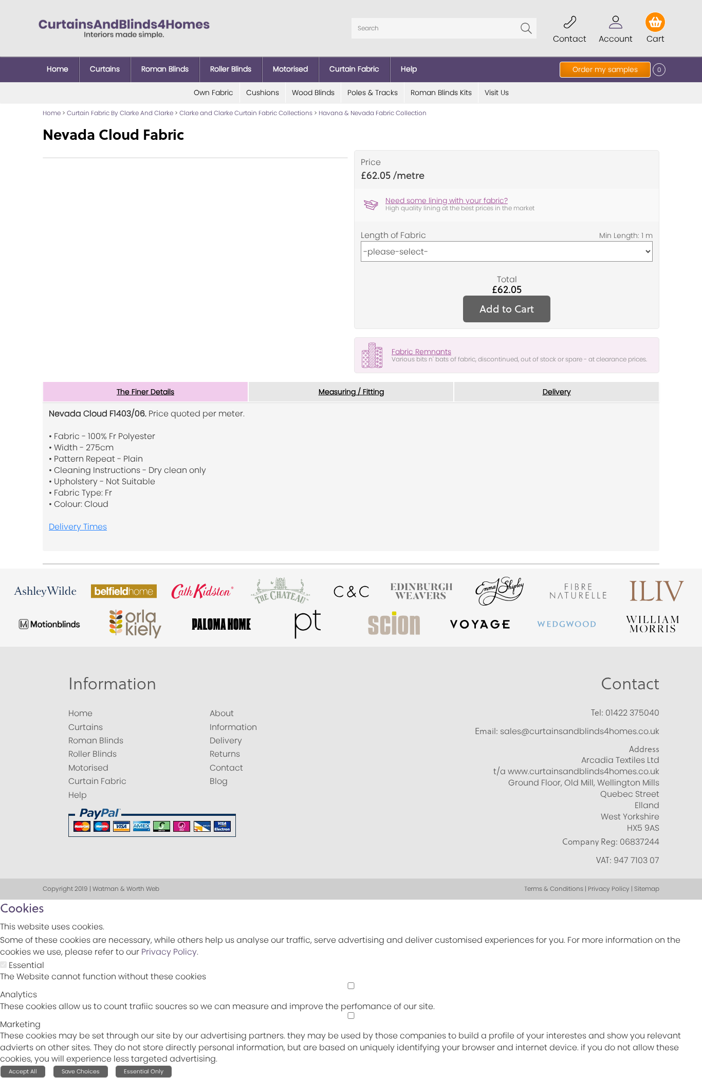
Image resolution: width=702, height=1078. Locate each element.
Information (112, 683)
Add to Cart (506, 308)
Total (507, 279)
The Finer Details (145, 392)
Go (526, 28)
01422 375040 (632, 713)
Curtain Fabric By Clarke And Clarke (120, 112)
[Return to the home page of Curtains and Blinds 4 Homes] (124, 27)
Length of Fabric (393, 235)
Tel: (597, 712)
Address (644, 749)
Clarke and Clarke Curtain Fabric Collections (245, 112)
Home (52, 112)
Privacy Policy (169, 952)
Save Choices (81, 1071)
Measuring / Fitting (351, 392)
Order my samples (605, 69)
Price (371, 162)
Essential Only (143, 1071)
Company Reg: (590, 841)
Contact (630, 683)
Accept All (23, 1071)
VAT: (604, 860)
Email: (486, 731)
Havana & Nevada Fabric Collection (373, 112)
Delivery (557, 392)
